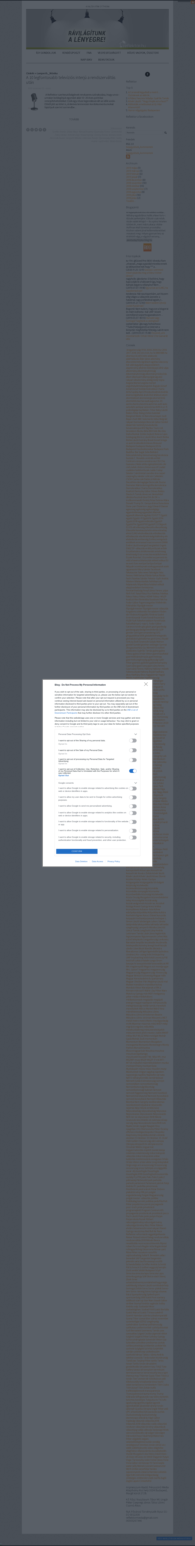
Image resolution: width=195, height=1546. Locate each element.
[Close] (147, 685)
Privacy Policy (113, 861)
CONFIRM (77, 851)
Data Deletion (81, 861)
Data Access (97, 861)
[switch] (133, 740)
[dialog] (97, 773)
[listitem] (97, 734)
